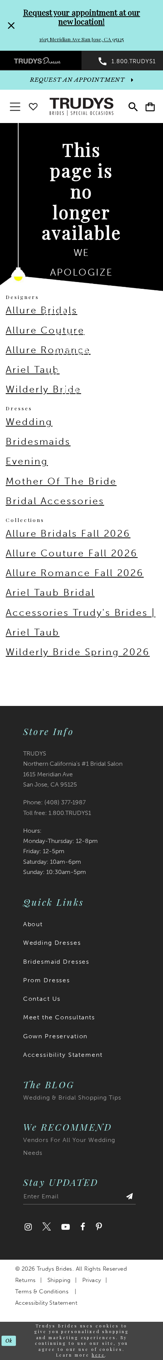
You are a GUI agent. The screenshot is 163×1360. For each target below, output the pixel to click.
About (33, 924)
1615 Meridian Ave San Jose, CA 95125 (81, 39)
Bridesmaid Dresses (56, 961)
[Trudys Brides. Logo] (81, 106)
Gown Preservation (55, 1036)
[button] (149, 106)
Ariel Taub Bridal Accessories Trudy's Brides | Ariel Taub (80, 612)
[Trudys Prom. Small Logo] (41, 60)
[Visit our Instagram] (28, 1227)
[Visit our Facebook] (83, 1227)
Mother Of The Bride (61, 481)
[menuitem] (41, 60)
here (98, 1355)
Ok (9, 1341)
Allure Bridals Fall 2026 (68, 533)
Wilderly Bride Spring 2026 (78, 652)
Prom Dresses (46, 980)
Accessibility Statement (63, 1054)
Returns (25, 1280)
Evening (27, 461)
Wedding (29, 422)
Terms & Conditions (42, 1291)
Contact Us (42, 998)
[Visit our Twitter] (46, 1227)
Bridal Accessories (55, 501)
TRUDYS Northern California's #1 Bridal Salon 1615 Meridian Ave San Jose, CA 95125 (72, 769)
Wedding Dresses (52, 942)
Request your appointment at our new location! (81, 16)
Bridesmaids (38, 441)
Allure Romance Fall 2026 (75, 573)
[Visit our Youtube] (65, 1227)
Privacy (91, 1280)
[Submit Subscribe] (130, 1198)
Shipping (59, 1280)
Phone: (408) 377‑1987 (54, 802)
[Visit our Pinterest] (99, 1227)
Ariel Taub (33, 369)
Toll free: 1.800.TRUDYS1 (57, 812)
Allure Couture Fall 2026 (72, 553)
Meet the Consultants (59, 1017)
